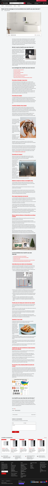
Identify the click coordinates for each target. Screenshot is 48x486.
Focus (2, 10)
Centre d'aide (13, 467)
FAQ (11, 464)
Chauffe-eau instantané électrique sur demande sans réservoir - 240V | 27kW (41, 450)
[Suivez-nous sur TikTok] (24, 482)
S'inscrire (3, 473)
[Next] (46, 446)
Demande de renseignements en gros (23, 471)
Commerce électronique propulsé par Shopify (7, 483)
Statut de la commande (24, 464)
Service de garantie (23, 469)
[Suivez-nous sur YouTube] (23, 482)
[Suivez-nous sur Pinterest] (21, 482)
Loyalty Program (13, 474)
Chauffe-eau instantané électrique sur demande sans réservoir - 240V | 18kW (23, 450)
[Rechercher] (24, 3)
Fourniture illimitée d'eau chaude (18, 72)
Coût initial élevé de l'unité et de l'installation (19, 256)
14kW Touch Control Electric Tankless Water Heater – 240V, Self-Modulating (14, 450)
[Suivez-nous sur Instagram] (20, 482)
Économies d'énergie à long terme (19, 69)
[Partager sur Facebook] (11, 35)
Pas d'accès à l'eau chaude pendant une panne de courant (21, 261)
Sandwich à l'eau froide (16, 258)
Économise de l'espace (17, 73)
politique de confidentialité (13, 470)
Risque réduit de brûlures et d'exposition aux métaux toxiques (23, 77)
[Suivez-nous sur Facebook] (19, 482)
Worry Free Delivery (23, 475)
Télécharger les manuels (23, 473)
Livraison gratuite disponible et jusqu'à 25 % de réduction (9, 0)
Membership (12, 468)
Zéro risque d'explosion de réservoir (19, 76)
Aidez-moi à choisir (23, 467)
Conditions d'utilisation (24, 468)
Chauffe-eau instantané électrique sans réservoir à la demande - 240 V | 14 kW (5, 450)
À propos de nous (13, 465)
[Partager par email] (15, 35)
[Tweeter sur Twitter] (13, 35)
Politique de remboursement (23, 465)
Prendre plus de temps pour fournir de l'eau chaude (20, 257)
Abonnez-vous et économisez (42, 0)
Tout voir (45, 437)
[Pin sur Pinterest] (12, 35)
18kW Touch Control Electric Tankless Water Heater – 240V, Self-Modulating (32, 450)
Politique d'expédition (14, 473)
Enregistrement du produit (23, 476)
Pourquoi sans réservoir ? (14, 472)
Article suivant (33, 414)
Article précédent (15, 414)
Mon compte (36, 3)
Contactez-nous (13, 466)
